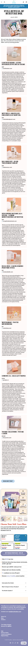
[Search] (4, 2)
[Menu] (1, 2)
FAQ (2, 631)
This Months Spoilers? (7, 590)
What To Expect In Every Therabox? (10, 586)
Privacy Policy (5, 632)
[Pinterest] (17, 643)
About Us (3, 616)
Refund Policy (4, 635)
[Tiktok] (15, 643)
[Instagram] (13, 643)
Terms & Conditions (6, 634)
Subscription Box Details (8, 583)
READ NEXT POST (8, 481)
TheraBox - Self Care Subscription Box (15, 639)
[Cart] (26, 2)
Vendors (3, 619)
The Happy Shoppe (6, 624)
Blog (2, 618)
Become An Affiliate (6, 626)
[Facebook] (10, 643)
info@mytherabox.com (15, 611)
